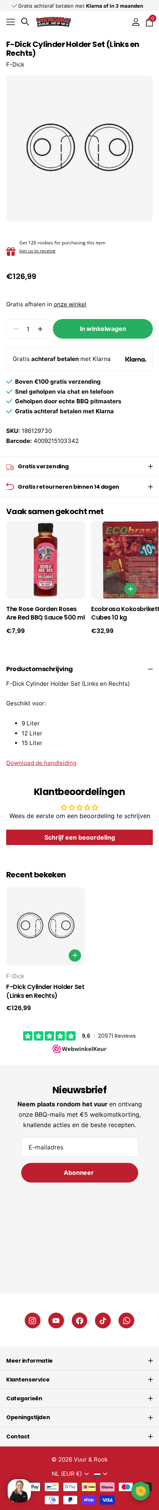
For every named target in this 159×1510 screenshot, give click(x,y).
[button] (40, 329)
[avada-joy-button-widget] (140, 1491)
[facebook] (80, 1320)
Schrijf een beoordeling (79, 837)
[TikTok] (103, 1320)
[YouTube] (56, 1320)
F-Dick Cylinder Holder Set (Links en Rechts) (45, 991)
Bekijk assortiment (10, 21)
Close (79, 1360)
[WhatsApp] (126, 1320)
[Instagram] (33, 1320)
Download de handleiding (41, 763)
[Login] (135, 22)
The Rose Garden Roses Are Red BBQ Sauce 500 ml (45, 613)
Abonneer (79, 1172)
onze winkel (70, 304)
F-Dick (15, 64)
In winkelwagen (103, 328)
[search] (25, 21)
